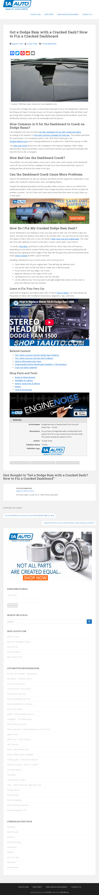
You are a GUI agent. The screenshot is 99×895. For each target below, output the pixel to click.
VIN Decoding (13, 795)
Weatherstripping (14, 800)
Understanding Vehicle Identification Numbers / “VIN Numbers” (41, 364)
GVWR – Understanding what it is (20, 714)
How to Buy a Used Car (17, 724)
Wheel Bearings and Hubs (17, 805)
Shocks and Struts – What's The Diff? (22, 764)
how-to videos (63, 293)
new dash (23, 246)
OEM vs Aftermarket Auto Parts (28, 361)
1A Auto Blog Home (49, 44)
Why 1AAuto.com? (14, 657)
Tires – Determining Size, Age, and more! (24, 785)
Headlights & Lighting (24, 380)
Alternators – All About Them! (19, 678)
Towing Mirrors (13, 790)
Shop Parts (48, 14)
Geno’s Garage (21, 255)
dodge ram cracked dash (20, 463)
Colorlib (48, 892)
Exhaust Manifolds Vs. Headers (20, 704)
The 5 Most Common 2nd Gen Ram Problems (34, 358)
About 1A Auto (13, 636)
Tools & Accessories (23, 389)
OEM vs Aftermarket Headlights (20, 754)
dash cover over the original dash (65, 239)
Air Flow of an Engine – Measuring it (22, 673)
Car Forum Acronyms (16, 684)
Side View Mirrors (14, 769)
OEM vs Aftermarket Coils (18, 749)
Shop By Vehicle (13, 652)
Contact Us (87, 14)
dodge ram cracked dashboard (42, 463)
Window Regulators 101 (17, 810)
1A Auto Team (32, 44)
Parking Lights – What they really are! (22, 759)
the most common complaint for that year (52, 135)
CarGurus (11, 837)
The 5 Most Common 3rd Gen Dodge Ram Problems (37, 355)
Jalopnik (10, 852)
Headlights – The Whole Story (19, 719)
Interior (18, 386)
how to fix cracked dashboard (68, 463)
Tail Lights (11, 775)
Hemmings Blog (13, 842)
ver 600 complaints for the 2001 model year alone (60, 132)
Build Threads (13, 832)
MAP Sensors (12, 744)
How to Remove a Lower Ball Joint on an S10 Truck (28, 729)
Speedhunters (13, 867)
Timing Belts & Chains (16, 780)
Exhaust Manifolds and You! (18, 699)
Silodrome (11, 862)
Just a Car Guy (13, 857)
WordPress (65, 892)
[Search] (89, 621)
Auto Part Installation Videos (19, 642)
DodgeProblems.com (18, 141)
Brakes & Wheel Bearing (25, 377)
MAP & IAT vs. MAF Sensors (19, 739)
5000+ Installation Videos (68, 14)
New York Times (20, 145)
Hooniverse (12, 847)
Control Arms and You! (16, 694)
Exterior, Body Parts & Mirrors (27, 383)
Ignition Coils (12, 734)
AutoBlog (11, 827)
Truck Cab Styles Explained (26, 367)
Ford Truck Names (15, 709)
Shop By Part (12, 647)
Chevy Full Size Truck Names (19, 689)
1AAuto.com (35, 14)
